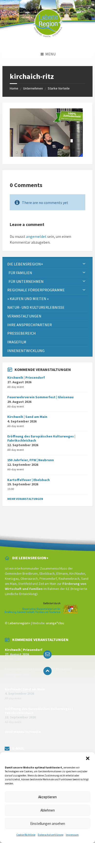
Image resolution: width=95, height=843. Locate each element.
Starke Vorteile (59, 88)
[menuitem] (47, 264)
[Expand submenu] (84, 264)
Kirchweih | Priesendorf (26, 377)
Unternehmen (33, 88)
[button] (87, 758)
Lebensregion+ (19, 623)
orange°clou (55, 623)
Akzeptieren (47, 797)
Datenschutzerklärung (50, 834)
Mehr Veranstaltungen (25, 499)
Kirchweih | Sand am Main (27, 416)
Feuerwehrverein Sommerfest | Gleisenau (40, 397)
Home (14, 88)
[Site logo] (47, 39)
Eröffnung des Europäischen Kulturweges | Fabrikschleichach (41, 438)
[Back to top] (47, 671)
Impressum (72, 834)
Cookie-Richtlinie (25, 834)
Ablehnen (47, 810)
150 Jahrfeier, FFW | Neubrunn (30, 460)
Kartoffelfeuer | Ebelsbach (28, 480)
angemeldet (36, 236)
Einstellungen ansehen (47, 823)
